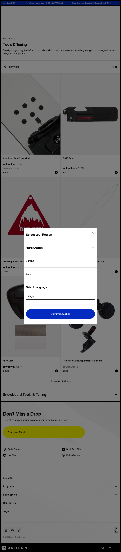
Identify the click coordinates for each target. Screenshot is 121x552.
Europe (30, 261)
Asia (28, 274)
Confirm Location (60, 314)
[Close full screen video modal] (93, 233)
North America (34, 248)
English (31, 296)
